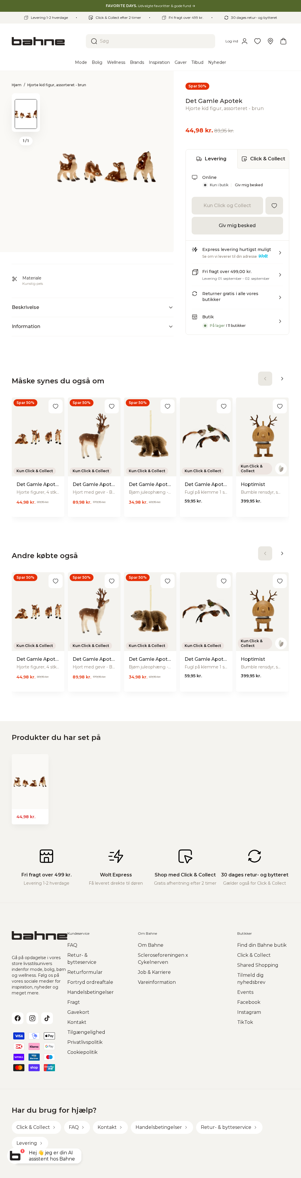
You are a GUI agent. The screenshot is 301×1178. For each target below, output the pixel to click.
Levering (215, 159)
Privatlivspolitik (85, 1042)
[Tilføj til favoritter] (274, 205)
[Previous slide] (26, 101)
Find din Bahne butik (262, 945)
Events (245, 992)
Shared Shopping (257, 965)
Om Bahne (150, 945)
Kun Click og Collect (227, 205)
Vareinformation (157, 982)
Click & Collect (267, 159)
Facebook (248, 1002)
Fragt (73, 1002)
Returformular (85, 972)
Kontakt (76, 1022)
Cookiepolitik (82, 1052)
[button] (237, 255)
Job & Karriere (154, 972)
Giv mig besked (249, 185)
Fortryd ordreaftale (90, 982)
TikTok (245, 1022)
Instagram (249, 1012)
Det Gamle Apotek (214, 100)
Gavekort (78, 1012)
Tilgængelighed (86, 1032)
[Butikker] (270, 41)
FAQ (72, 945)
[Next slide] (26, 124)
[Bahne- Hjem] (46, 41)
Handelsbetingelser (90, 992)
